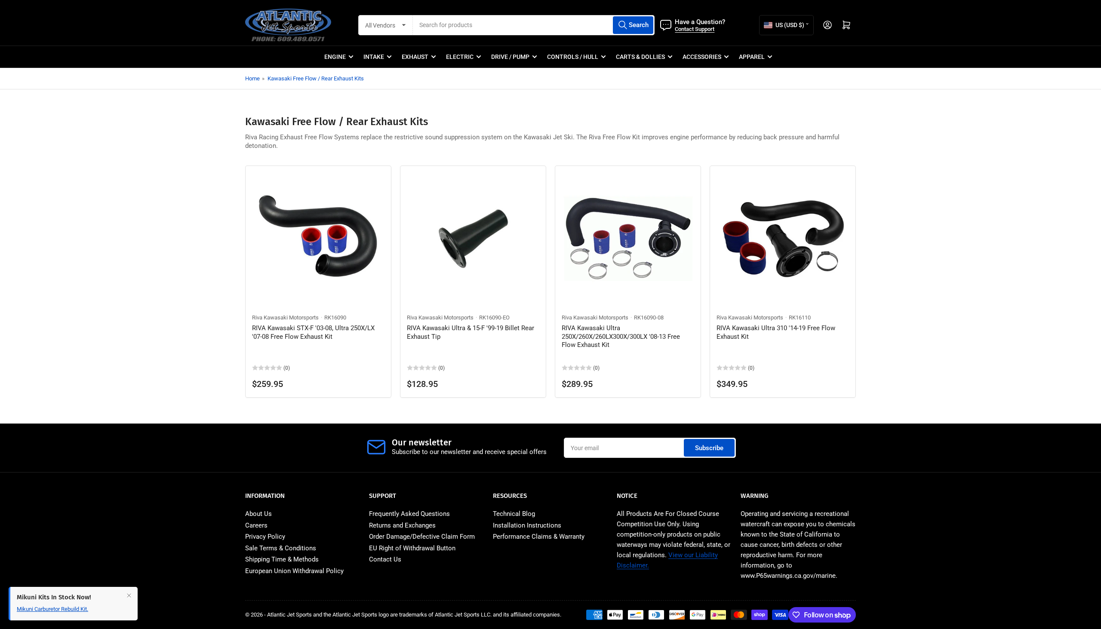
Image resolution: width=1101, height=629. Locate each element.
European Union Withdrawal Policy (294, 571)
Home (252, 78)
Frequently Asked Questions (409, 514)
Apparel (752, 56)
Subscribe (709, 448)
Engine (335, 56)
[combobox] (534, 25)
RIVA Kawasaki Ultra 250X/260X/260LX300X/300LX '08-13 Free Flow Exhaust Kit (621, 336)
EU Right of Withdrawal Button (412, 548)
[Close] (129, 595)
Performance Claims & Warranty (538, 536)
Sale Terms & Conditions (280, 548)
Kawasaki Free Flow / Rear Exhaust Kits (316, 78)
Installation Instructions (527, 525)
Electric (460, 56)
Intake (373, 56)
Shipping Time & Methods (282, 559)
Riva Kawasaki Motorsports (285, 317)
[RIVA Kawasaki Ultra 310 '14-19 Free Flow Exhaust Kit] (783, 238)
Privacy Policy (265, 536)
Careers (256, 525)
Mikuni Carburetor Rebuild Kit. (52, 609)
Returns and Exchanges (402, 525)
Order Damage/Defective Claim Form (422, 536)
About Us (258, 514)
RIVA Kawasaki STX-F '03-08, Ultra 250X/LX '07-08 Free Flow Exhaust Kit (313, 332)
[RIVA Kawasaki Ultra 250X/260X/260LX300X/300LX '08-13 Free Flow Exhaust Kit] (628, 238)
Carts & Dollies (640, 56)
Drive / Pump (510, 56)
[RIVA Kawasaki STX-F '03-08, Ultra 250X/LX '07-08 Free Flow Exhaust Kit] (318, 238)
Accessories (702, 56)
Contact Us (385, 559)
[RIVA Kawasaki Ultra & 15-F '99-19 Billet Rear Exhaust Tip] (473, 238)
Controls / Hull (572, 56)
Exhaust (415, 56)
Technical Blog (514, 514)
